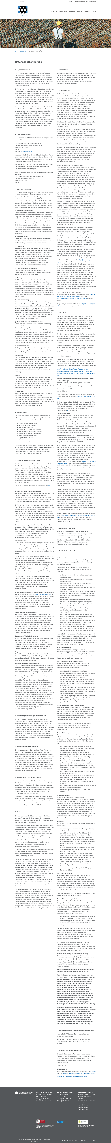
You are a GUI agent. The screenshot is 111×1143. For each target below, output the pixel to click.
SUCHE (22, 1)
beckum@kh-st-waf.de (44, 1101)
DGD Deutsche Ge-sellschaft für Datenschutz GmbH (79, 1073)
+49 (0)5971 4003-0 (43, 1099)
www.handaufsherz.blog (86, 1094)
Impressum (66, 1140)
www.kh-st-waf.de (26, 151)
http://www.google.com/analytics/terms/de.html (72, 298)
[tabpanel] (55, 33)
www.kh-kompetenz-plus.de (42, 594)
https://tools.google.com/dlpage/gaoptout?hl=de (72, 1077)
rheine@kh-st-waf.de (64, 1101)
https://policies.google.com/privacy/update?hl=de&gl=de (74, 371)
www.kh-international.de (86, 1101)
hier (68, 410)
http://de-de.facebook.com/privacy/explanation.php (73, 369)
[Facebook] (17, 1)
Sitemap (93, 1140)
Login (70, 1)
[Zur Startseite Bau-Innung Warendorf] (22, 11)
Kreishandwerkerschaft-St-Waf (85, 1)
